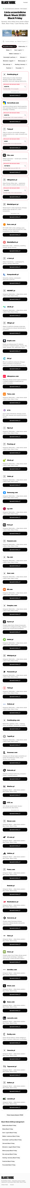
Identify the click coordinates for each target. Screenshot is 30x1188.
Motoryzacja (22, 60)
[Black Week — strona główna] (8, 2)
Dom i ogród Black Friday (9, 1132)
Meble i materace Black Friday (11, 1136)
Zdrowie (23, 57)
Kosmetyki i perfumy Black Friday (12, 1139)
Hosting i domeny (21, 64)
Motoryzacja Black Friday (9, 1150)
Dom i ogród (19, 50)
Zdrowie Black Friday (8, 1143)
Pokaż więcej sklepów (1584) (15, 1115)
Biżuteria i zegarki (9, 60)
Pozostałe (20, 68)
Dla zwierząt (7, 64)
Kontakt (25, 2)
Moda (9, 50)
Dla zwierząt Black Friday (9, 1154)
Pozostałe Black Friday (8, 1165)
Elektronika (23, 46)
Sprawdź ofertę (14, 95)
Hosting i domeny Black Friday (11, 1157)
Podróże (9, 68)
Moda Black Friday (7, 1129)
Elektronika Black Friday (9, 1125)
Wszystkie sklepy (9, 46)
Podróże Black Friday (8, 1161)
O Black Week (4, 1184)
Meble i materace (15, 53)
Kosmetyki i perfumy (10, 57)
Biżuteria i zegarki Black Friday (11, 1147)
